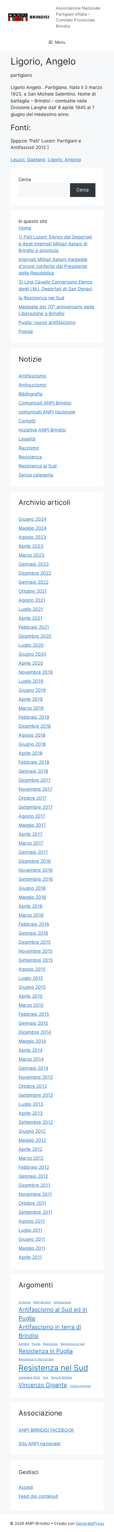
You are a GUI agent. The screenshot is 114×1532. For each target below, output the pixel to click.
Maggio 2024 (33, 528)
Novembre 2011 (35, 1194)
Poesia (26, 331)
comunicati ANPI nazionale (47, 412)
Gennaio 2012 (33, 1176)
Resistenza (30, 457)
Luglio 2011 (30, 1230)
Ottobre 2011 (32, 1203)
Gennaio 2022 (34, 582)
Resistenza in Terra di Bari (36, 1359)
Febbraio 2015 (34, 1014)
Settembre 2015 (36, 960)
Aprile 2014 (31, 1050)
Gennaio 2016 (33, 933)
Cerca (25, 179)
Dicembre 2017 (35, 780)
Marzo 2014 (31, 1059)
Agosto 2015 (32, 969)
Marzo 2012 (31, 1158)
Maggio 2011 (32, 1248)
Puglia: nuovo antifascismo (47, 322)
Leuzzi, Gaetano (28, 159)
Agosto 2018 (32, 735)
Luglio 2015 (31, 978)
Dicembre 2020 (35, 636)
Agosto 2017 (32, 816)
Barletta (24, 1344)
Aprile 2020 (31, 663)
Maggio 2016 (32, 897)
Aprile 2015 (30, 996)
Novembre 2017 (35, 789)
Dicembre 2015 (35, 942)
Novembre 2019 (36, 672)
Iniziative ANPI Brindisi (42, 430)
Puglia (36, 1344)
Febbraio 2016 (34, 924)
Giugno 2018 (32, 744)
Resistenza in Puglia (46, 1350)
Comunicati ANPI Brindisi (45, 403)
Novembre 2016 (36, 870)
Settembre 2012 (36, 1122)
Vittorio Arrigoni (80, 1386)
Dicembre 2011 (34, 1185)
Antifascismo (32, 376)
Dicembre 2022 (35, 573)
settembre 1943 (29, 1377)
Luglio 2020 (31, 645)
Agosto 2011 (32, 1221)
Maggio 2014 (32, 1041)
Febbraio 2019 (34, 717)
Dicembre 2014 (35, 1032)
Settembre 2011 (35, 1212)
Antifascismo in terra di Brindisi (50, 1331)
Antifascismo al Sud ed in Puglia (53, 1314)
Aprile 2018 (30, 753)
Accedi (26, 1487)
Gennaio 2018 (33, 771)
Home (25, 228)
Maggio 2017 (32, 825)
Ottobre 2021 (33, 591)
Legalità (27, 439)
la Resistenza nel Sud (41, 297)
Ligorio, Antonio (64, 159)
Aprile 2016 (31, 906)
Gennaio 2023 (34, 564)
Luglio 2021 (31, 609)
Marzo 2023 (31, 555)
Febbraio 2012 (34, 1167)
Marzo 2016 (31, 915)
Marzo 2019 (31, 708)
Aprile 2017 (30, 834)
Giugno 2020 (32, 654)
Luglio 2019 (31, 681)
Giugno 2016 (32, 888)
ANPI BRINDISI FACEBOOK (46, 1430)
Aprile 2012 (30, 1149)
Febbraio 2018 (34, 762)
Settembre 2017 (36, 807)
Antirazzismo (32, 385)
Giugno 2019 (32, 690)
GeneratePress (90, 1523)
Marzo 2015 (31, 1005)
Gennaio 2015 (33, 1023)
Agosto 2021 (32, 600)
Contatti (27, 421)
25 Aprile (24, 1302)
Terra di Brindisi (61, 1377)
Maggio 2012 (32, 1140)
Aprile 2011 (30, 1257)
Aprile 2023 (31, 546)
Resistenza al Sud (38, 466)
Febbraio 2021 (34, 627)
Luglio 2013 (31, 1104)
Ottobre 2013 (33, 1086)
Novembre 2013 (36, 1077)
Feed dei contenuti (38, 1496)
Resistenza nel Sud (53, 1367)
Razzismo (29, 448)
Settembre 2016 (36, 879)
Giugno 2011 (32, 1239)
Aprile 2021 (30, 618)
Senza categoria (36, 475)
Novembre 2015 (35, 951)
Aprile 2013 (31, 1113)
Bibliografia (30, 394)
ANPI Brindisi (42, 1302)
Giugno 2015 (32, 987)
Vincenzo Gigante (43, 1384)
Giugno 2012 (32, 1131)
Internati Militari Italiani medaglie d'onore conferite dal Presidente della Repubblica (53, 266)
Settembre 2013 (36, 1095)
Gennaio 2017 (33, 852)
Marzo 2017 (31, 843)
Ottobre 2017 (33, 798)
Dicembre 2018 (35, 726)
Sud (45, 1377)
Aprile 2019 (31, 699)
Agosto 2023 (32, 537)
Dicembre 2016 (35, 861)
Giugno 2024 (32, 519)
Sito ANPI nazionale (39, 1443)
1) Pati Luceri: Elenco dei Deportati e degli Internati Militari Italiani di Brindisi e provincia (55, 243)
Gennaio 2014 (33, 1068)
